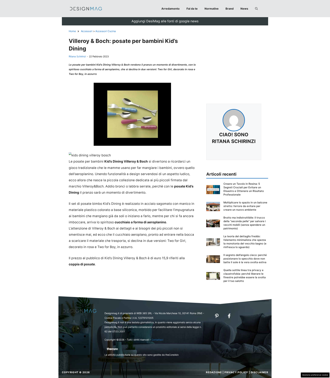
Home (72, 31)
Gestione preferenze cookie (315, 375)
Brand (230, 8)
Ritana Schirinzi (77, 56)
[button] (256, 8)
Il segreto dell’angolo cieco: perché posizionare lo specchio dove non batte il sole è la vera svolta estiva (245, 258)
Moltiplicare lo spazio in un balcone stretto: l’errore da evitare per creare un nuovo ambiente (245, 206)
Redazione (214, 372)
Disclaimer (259, 372)
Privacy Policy (236, 372)
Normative (212, 8)
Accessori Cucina (105, 31)
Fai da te (192, 8)
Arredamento (170, 8)
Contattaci (157, 339)
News (244, 8)
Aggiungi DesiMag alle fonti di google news (165, 21)
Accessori (86, 31)
